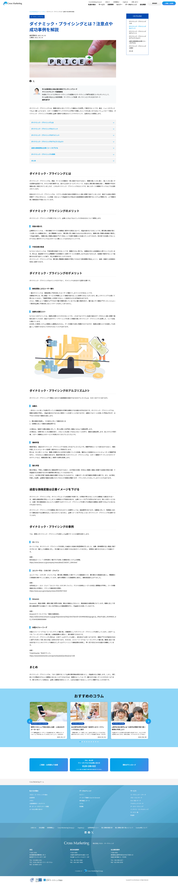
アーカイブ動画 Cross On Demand (89, 798)
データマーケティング (136, 806)
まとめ (33, 161)
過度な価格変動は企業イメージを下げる (44, 148)
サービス (102, 4)
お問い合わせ (134, 2)
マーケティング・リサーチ (138, 795)
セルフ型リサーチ (135, 801)
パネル (31, 801)
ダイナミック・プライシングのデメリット (45, 135)
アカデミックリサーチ (136, 803)
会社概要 (143, 4)
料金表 (132, 815)
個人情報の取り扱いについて (124, 828)
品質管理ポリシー (93, 828)
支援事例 (110, 4)
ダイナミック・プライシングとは (42, 122)
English (124, 2)
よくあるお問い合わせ (35, 809)
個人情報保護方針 (107, 828)
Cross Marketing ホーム (35, 11)
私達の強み (92, 4)
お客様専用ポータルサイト (37, 803)
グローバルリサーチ (136, 798)
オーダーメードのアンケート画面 (39, 806)
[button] (29, 721)
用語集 (81, 806)
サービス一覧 (134, 812)
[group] (48, 720)
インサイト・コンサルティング (139, 809)
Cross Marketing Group (94, 2)
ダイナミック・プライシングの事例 (43, 154)
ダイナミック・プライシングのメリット (44, 129)
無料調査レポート (84, 801)
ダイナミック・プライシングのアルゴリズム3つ (47, 141)
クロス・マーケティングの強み (38, 795)
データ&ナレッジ (131, 4)
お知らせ (107, 2)
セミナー (119, 4)
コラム (43, 11)
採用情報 (115, 2)
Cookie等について (141, 828)
